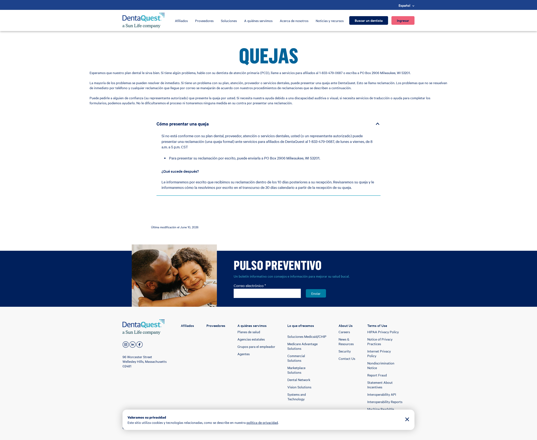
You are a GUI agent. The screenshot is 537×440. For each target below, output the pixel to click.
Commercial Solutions (296, 358)
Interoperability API (381, 394)
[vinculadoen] (132, 344)
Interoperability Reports (384, 401)
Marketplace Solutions (296, 370)
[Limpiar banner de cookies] (407, 420)
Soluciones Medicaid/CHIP (306, 336)
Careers (344, 331)
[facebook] (139, 344)
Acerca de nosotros (294, 20)
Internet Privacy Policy (379, 353)
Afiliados (181, 20)
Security (345, 351)
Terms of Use (377, 325)
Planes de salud (248, 331)
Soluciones (229, 20)
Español (404, 5)
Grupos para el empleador (256, 346)
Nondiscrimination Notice (380, 365)
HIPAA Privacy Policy (383, 331)
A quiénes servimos (258, 20)
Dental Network (298, 379)
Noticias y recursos (330, 20)
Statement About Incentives (380, 384)
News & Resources (346, 341)
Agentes (243, 353)
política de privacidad (262, 422)
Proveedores (204, 20)
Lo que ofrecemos (300, 325)
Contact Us (347, 358)
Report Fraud (377, 375)
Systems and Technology (296, 396)
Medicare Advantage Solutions (302, 346)
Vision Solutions (299, 387)
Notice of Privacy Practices (379, 341)
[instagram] (126, 344)
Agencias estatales (251, 339)
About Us (346, 325)
